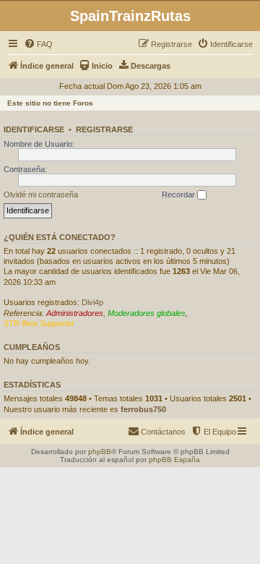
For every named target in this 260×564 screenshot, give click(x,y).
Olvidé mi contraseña (41, 194)
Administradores (74, 313)
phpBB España (174, 459)
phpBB (99, 452)
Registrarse (104, 129)
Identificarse (34, 129)
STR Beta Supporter (39, 323)
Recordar (179, 194)
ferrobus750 (143, 409)
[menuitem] (38, 44)
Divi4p (92, 302)
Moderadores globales (147, 313)
